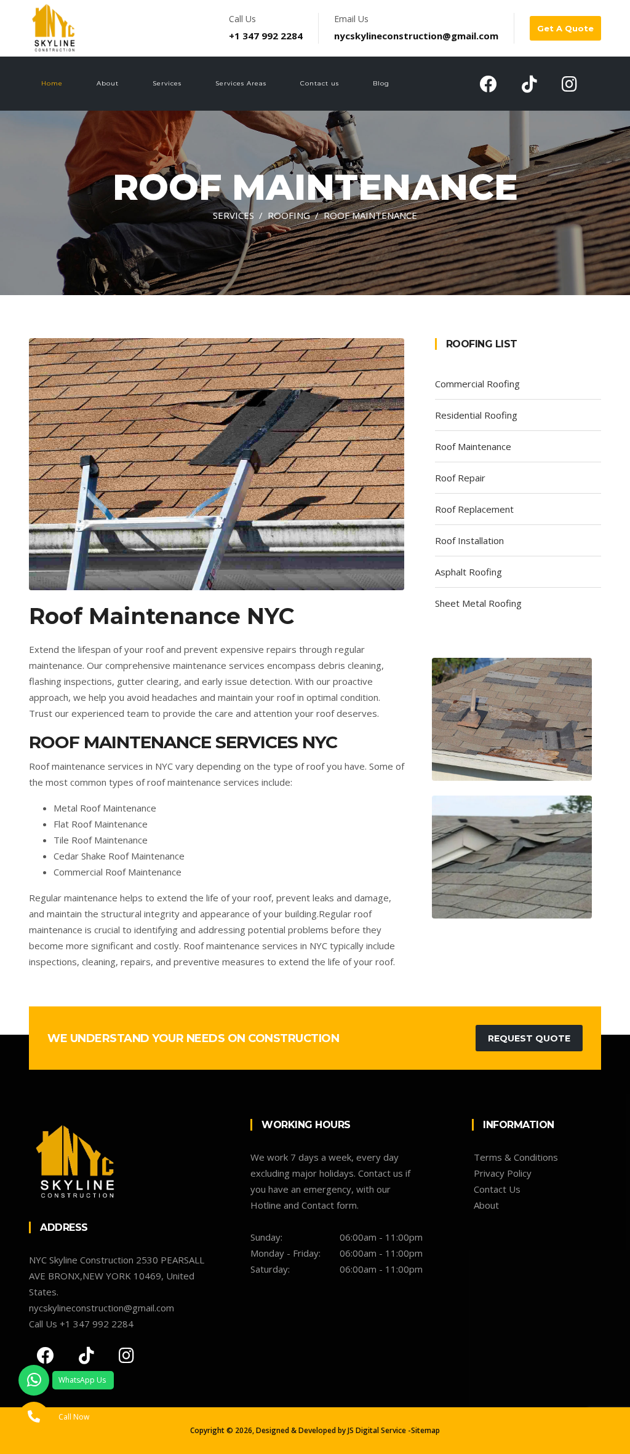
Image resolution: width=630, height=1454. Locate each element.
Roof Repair (460, 478)
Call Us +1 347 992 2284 (81, 1324)
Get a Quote (565, 28)
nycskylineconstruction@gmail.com (416, 36)
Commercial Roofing (477, 383)
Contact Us (497, 1189)
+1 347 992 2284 (266, 36)
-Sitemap (424, 1430)
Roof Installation (469, 540)
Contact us (319, 83)
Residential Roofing (476, 415)
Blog (381, 83)
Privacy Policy (503, 1173)
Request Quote (529, 1038)
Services (167, 83)
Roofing (289, 215)
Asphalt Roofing (468, 572)
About (108, 83)
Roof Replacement (474, 509)
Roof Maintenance (473, 446)
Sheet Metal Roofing (478, 603)
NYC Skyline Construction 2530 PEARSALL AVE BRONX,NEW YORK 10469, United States (116, 1276)
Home (52, 83)
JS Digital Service (377, 1430)
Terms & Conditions (516, 1157)
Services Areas (240, 83)
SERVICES (233, 215)
